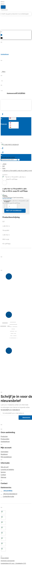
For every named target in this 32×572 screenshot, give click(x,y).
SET (3, 166)
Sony (3, 168)
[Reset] (3, 7)
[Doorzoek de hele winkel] (1, 155)
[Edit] (1, 60)
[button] (14, 123)
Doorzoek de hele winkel (8, 157)
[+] (18, 206)
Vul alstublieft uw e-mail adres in (10, 410)
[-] (6, 206)
